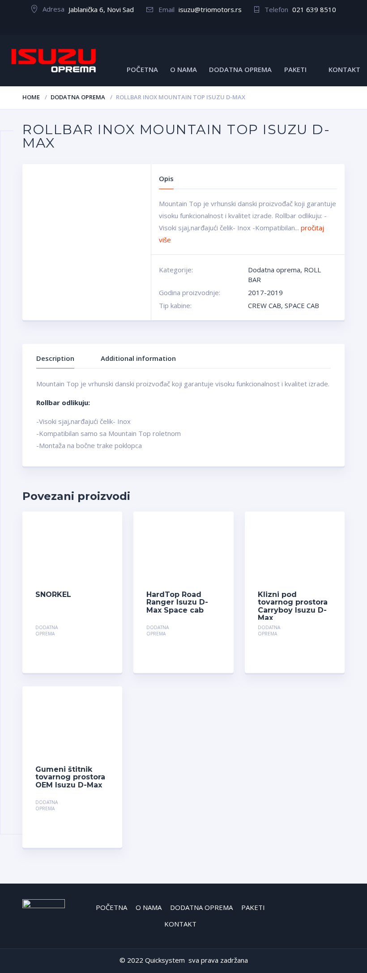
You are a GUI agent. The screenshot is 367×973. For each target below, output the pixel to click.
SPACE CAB (302, 305)
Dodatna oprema (78, 97)
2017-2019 (265, 292)
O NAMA (183, 69)
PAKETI (295, 69)
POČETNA (142, 69)
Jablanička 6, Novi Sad (101, 9)
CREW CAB (264, 305)
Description (55, 358)
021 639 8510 (314, 9)
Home (31, 97)
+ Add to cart (84, 628)
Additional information (138, 358)
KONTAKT (344, 69)
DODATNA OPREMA (240, 69)
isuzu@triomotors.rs (210, 9)
